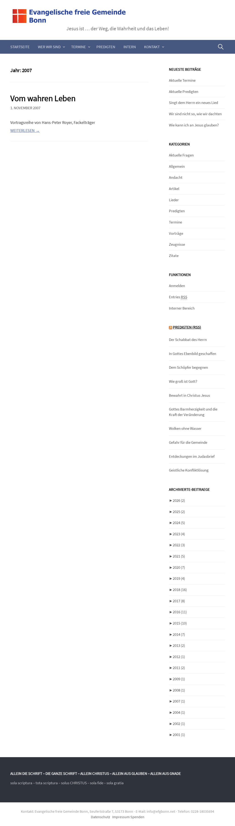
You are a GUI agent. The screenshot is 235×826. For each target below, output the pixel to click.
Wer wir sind (49, 46)
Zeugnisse (177, 244)
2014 (179, 634)
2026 (179, 500)
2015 (180, 623)
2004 (179, 712)
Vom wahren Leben (43, 98)
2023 (179, 533)
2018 (180, 589)
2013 (179, 645)
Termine (78, 46)
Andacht (175, 177)
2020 (179, 567)
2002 (179, 723)
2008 (179, 690)
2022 (179, 544)
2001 (179, 734)
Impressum (121, 817)
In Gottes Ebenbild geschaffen (192, 353)
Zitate (174, 255)
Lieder (174, 199)
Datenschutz (100, 817)
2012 (179, 656)
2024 (179, 522)
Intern (129, 46)
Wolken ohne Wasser (185, 428)
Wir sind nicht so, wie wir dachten (195, 113)
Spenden (137, 817)
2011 (179, 667)
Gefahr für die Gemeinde (188, 442)
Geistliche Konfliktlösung (189, 470)
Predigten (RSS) (187, 327)
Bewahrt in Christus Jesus (189, 395)
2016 (180, 611)
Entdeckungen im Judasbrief (192, 456)
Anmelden (177, 285)
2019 (179, 578)
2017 (179, 600)
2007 (179, 701)
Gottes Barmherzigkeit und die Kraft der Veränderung (193, 412)
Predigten (105, 46)
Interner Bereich (182, 308)
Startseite (20, 46)
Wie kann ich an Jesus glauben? (194, 125)
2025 (179, 511)
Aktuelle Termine (182, 80)
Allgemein (177, 166)
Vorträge (176, 233)
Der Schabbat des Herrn (188, 339)
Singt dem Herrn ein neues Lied (193, 102)
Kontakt (152, 46)
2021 (179, 556)
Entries (178, 296)
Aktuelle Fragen (181, 155)
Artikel (174, 188)
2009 (179, 678)
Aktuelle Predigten (183, 91)
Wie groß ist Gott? (183, 381)
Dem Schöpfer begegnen (188, 367)
